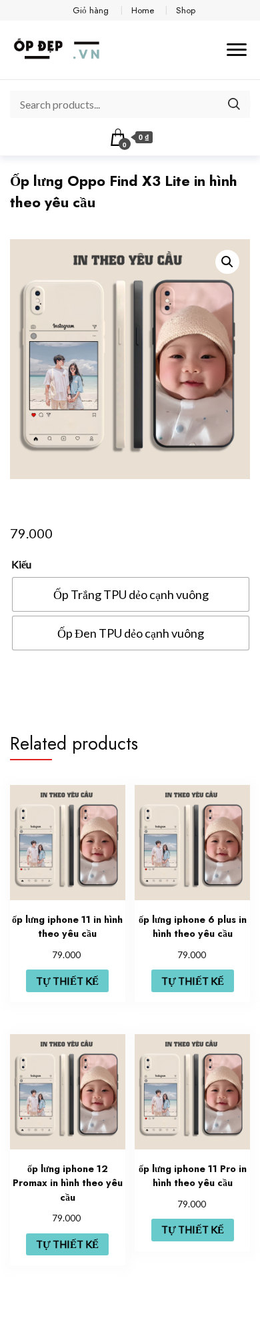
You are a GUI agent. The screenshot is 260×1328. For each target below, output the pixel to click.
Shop (185, 10)
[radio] (131, 594)
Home (142, 10)
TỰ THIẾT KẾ (67, 981)
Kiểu (21, 564)
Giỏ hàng (91, 10)
